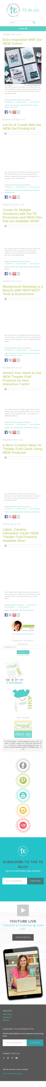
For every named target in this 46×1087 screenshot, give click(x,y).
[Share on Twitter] (10, 112)
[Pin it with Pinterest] (14, 112)
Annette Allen (14, 267)
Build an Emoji (35, 190)
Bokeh (31, 610)
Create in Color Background (19, 353)
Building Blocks (10, 192)
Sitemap (6, 1020)
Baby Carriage (15, 105)
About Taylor (7, 1014)
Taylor (14, 605)
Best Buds (24, 105)
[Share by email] (18, 112)
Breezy (36, 427)
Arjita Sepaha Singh (26, 267)
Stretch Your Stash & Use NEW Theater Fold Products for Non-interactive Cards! (22, 378)
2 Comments (9, 350)
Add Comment (21, 102)
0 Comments (9, 102)
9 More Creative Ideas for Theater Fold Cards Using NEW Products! (22, 448)
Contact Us (7, 1017)
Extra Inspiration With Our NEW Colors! (22, 41)
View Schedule (23, 937)
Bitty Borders (28, 427)
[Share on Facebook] (6, 112)
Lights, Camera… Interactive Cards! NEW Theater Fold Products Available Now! (21, 535)
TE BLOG (31, 10)
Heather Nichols (17, 100)
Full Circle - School (15, 355)
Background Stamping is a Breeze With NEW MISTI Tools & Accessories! (23, 290)
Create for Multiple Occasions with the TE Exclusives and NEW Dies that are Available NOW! (22, 215)
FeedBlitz (26, 655)
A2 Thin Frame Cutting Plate (19, 190)
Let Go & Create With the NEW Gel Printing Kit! (22, 126)
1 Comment (9, 187)
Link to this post (35, 102)
